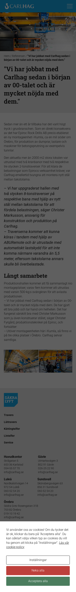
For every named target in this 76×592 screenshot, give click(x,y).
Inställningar (38, 560)
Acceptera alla (38, 581)
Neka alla (38, 570)
